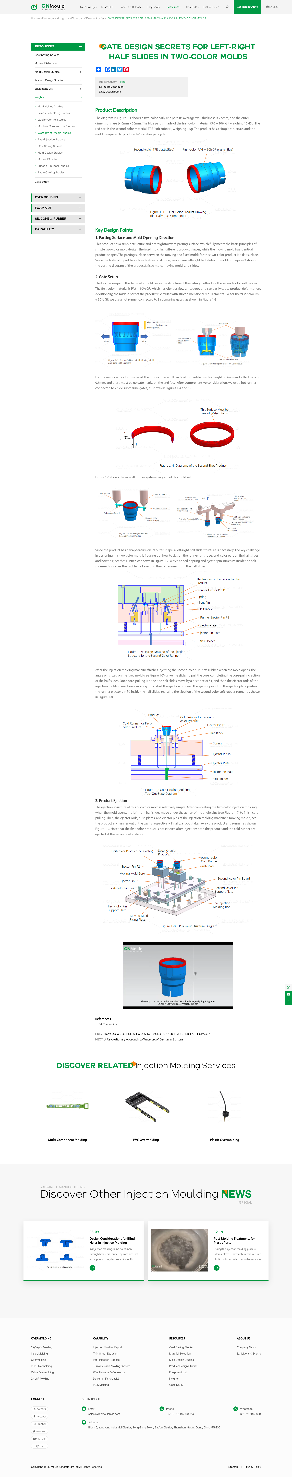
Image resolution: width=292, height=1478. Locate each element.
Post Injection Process (106, 1359)
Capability (154, 7)
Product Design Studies (49, 80)
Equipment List (44, 88)
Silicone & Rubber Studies (53, 165)
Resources (173, 7)
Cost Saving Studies (47, 54)
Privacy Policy (253, 1467)
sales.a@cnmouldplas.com (104, 1414)
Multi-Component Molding (67, 1140)
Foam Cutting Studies (51, 172)
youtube (39, 1438)
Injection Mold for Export (107, 1347)
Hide (123, 82)
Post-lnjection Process (51, 139)
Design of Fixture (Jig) (106, 1378)
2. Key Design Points (110, 91)
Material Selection (46, 63)
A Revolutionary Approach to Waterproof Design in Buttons (144, 1039)
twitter (39, 1409)
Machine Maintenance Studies (56, 126)
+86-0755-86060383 (180, 1414)
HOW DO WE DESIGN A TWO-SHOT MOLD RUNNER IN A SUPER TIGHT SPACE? (157, 1034)
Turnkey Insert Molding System (111, 1366)
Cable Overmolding (42, 1372)
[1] (103, 68)
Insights (63, 18)
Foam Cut (107, 7)
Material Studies (47, 159)
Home (35, 18)
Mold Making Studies (50, 106)
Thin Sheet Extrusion (105, 1353)
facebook (39, 1416)
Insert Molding (39, 1353)
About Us (191, 7)
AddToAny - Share (109, 1024)
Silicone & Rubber (130, 7)
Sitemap (233, 1467)
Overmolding (87, 7)
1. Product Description (111, 87)
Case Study (42, 181)
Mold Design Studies (47, 71)
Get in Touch (211, 7)
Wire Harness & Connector (109, 1372)
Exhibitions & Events (249, 1353)
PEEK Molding (101, 1385)
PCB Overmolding (41, 1366)
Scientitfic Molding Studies (54, 113)
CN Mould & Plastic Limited (62, 1467)
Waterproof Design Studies (87, 18)
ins (39, 1446)
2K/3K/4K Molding (41, 1347)
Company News (246, 1347)
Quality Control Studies (52, 119)
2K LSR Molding (40, 1378)
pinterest (39, 1431)
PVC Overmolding (146, 1140)
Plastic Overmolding (224, 1140)
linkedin (40, 1424)
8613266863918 (250, 1414)
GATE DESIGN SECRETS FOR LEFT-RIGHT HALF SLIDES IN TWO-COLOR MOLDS (157, 18)
